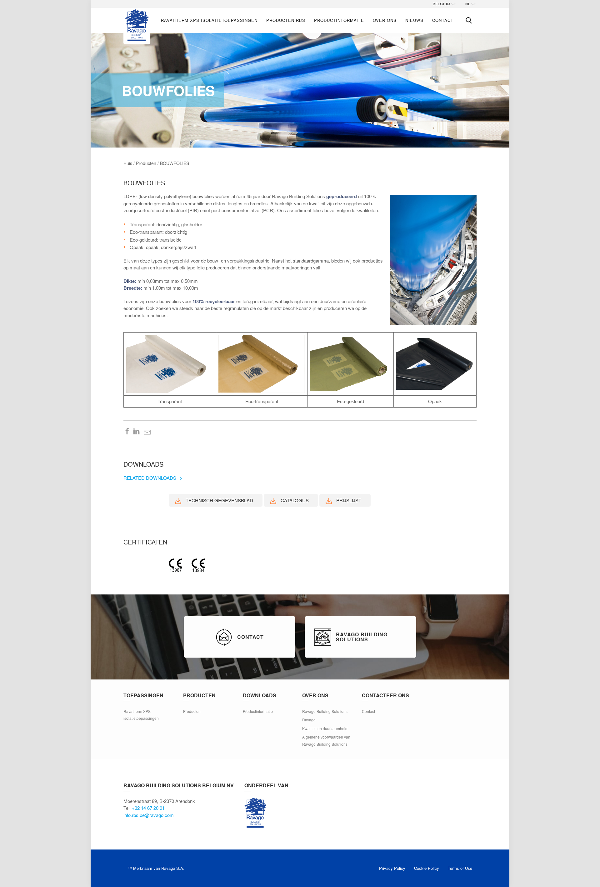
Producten (192, 711)
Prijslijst (348, 500)
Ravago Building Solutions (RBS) (255, 813)
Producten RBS (285, 20)
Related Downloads (150, 477)
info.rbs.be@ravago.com (148, 815)
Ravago (309, 719)
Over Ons (385, 20)
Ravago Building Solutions (325, 711)
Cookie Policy (426, 868)
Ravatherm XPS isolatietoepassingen (209, 20)
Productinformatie (339, 20)
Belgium (441, 3)
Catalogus (294, 500)
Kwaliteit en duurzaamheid (325, 728)
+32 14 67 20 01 (148, 807)
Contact (442, 20)
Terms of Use (460, 868)
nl (467, 3)
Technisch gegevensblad (218, 500)
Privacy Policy (392, 868)
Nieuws (414, 20)
